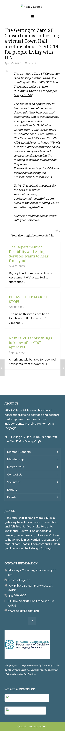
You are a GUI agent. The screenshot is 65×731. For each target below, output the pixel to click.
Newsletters (15, 467)
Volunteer (14, 482)
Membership (15, 459)
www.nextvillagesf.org (23, 610)
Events (11, 497)
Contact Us (14, 474)
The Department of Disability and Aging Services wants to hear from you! (29, 253)
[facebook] (32, 621)
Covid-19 (30, 63)
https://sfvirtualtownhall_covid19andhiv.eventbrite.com (34, 194)
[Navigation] (32, 17)
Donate (12, 489)
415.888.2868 (17, 595)
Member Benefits (19, 451)
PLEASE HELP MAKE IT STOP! (29, 299)
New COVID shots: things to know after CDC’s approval (30, 342)
